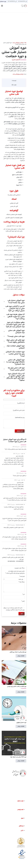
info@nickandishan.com (17, 820)
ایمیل (23, 601)
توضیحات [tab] (14, 80)
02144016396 (11, 807)
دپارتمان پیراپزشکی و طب (17, 43)
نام (23, 594)
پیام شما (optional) (20, 417)
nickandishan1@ (19, 828)
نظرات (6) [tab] (14, 85)
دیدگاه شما (22, 582)
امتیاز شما (22, 576)
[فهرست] (2, 6)
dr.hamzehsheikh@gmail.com (15, 823)
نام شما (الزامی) (21, 403)
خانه (25, 43)
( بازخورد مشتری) (16, 59)
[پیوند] (24, 5)
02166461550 (19, 815)
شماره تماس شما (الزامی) (19, 410)
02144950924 (19, 807)
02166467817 (10, 815)
